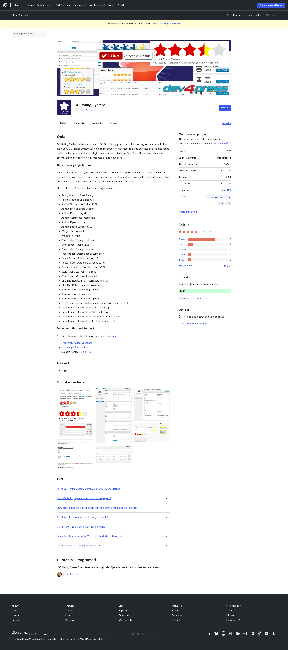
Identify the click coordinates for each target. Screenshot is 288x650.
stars (221, 203)
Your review (185, 265)
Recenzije (79, 123)
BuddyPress (233, 620)
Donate (177, 615)
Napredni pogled (188, 211)
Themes (69, 610)
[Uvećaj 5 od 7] (127, 449)
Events (175, 610)
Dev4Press (111, 336)
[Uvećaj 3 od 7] (89, 443)
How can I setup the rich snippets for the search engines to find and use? (97, 507)
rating (227, 197)
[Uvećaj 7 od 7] (166, 427)
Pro (89, 351)
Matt (229, 610)
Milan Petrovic (86, 110)
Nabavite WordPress (271, 5)
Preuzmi (224, 107)
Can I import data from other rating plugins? (81, 526)
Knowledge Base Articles (75, 347)
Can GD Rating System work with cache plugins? (84, 498)
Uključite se (178, 605)
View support (219, 143)
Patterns (69, 620)
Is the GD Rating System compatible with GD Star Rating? (89, 489)
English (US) (225, 190)
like (220, 197)
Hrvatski (44, 634)
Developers (124, 615)
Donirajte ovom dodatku (192, 323)
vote (228, 203)
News (15, 610)
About (15, 605)
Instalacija (97, 123)
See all (227, 265)
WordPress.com (235, 605)
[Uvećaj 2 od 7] (89, 414)
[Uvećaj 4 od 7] (127, 391)
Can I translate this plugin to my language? (80, 545)
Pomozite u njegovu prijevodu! (167, 23)
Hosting (16, 615)
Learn (121, 605)
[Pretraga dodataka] (44, 34)
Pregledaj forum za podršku (194, 298)
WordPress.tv (127, 620)
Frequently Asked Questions (77, 342)
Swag (176, 620)
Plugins (68, 615)
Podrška (226, 123)
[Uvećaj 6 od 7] (166, 391)
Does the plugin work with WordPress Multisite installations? (90, 536)
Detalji (63, 123)
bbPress (231, 615)
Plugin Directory (20, 15)
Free (81, 351)
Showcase (70, 605)
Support (123, 610)
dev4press (212, 197)
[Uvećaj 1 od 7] (89, 391)
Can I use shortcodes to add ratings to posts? (82, 517)
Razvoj (113, 123)
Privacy (15, 620)
